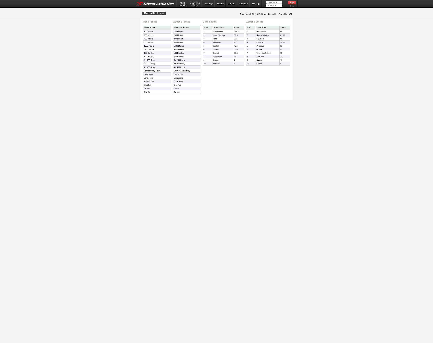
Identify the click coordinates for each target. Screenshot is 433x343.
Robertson (217, 57)
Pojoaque (217, 42)
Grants (216, 49)
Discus (147, 89)
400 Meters (148, 39)
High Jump (148, 74)
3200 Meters (149, 49)
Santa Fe (217, 46)
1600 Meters (149, 46)
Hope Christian (219, 35)
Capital (216, 53)
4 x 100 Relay (149, 60)
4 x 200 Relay (149, 64)
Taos (215, 39)
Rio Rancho (218, 32)
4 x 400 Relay (149, 67)
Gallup (215, 60)
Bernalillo (216, 64)
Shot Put (147, 85)
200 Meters (148, 35)
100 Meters (148, 32)
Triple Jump (149, 81)
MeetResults (182, 4)
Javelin (147, 92)
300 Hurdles (149, 57)
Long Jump (148, 78)
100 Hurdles (149, 53)
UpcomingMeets (195, 4)
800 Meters (148, 42)
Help (292, 6)
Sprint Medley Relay (152, 71)
